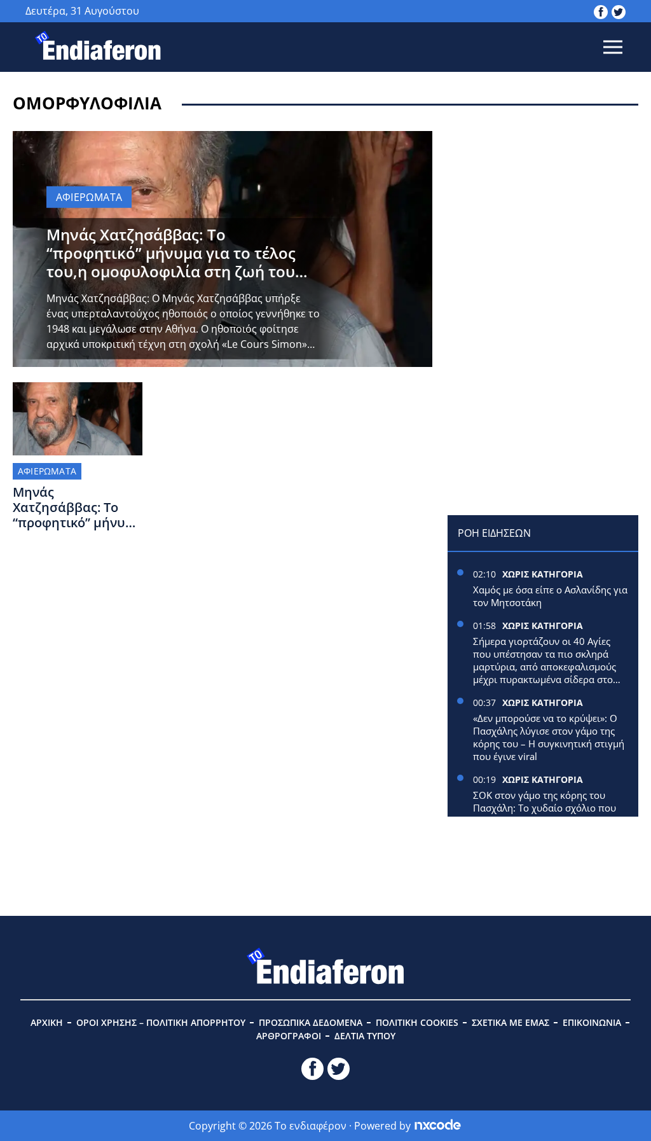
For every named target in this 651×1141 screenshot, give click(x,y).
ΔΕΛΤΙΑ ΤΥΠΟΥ (364, 1036)
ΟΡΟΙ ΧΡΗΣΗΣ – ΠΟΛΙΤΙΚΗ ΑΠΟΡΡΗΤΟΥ (160, 1022)
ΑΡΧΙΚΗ (47, 1022)
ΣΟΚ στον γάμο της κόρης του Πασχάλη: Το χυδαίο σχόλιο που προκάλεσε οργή (544, 808)
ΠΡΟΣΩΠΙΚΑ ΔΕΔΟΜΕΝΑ (310, 1022)
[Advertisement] (543, 210)
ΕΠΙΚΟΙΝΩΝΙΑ (592, 1022)
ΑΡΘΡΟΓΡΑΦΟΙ (288, 1036)
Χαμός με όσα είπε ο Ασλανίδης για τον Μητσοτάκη (550, 596)
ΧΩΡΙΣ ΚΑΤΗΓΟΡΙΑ (542, 574)
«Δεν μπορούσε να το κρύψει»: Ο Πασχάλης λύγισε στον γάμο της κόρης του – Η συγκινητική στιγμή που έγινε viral (548, 737)
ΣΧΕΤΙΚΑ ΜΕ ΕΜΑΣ (510, 1022)
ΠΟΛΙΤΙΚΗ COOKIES (417, 1022)
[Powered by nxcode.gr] (437, 1126)
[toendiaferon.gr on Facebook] (601, 11)
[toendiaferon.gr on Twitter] (619, 11)
